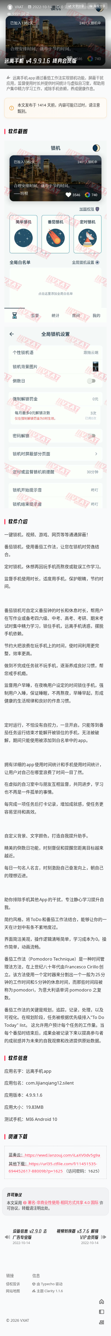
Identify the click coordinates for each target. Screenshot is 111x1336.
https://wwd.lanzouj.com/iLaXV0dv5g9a (62, 1154)
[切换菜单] (101, 1312)
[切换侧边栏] (101, 1322)
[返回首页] (101, 1301)
